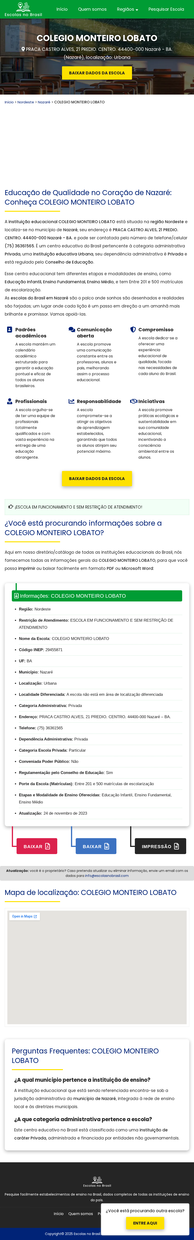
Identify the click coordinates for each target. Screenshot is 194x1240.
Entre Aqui (145, 1219)
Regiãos (125, 9)
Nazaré (44, 102)
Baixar (34, 846)
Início (62, 9)
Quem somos (92, 9)
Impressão (157, 846)
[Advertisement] (97, 140)
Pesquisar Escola (166, 9)
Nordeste (26, 102)
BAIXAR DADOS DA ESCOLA (97, 73)
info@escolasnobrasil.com (107, 875)
